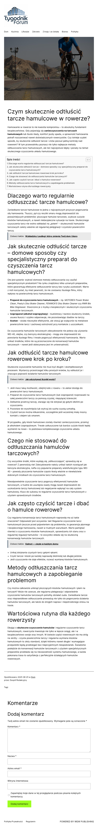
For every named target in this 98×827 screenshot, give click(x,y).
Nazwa (12, 756)
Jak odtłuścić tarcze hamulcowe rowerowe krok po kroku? (36, 173)
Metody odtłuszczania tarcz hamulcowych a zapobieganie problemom (42, 183)
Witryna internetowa (18, 781)
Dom (33, 677)
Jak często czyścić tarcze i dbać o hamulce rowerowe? (35, 180)
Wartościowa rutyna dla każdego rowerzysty (30, 186)
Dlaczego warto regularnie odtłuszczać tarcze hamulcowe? (36, 163)
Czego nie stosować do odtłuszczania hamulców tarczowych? (38, 176)
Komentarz (14, 726)
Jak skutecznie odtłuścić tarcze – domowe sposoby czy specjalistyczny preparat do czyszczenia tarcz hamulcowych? (48, 168)
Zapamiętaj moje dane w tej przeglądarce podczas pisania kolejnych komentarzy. (46, 795)
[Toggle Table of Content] (87, 160)
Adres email (15, 768)
